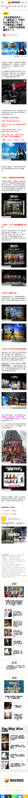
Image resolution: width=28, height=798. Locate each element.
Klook (22, 140)
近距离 (3, 577)
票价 (21, 572)
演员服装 (3, 572)
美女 (25, 6)
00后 (22, 6)
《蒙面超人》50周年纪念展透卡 (9, 558)
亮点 (7, 566)
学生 (12, 569)
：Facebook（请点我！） (10, 510)
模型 (22, 570)
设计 (23, 575)
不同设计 (3, 566)
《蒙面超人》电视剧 (6, 559)
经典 (24, 572)
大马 (6, 6)
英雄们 (3, 573)
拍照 (2, 570)
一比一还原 (10, 562)
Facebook (8, 103)
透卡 (7, 577)
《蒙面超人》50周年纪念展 (16, 555)
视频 (7, 8)
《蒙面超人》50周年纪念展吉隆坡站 (11, 556)
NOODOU (12, 789)
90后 (18, 6)
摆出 (16, 570)
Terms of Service (20, 786)
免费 (13, 566)
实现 (14, 569)
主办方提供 (24, 56)
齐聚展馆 (13, 577)
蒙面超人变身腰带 (15, 573)
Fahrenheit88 (15, 559)
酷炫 (9, 577)
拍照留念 (12, 570)
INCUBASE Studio (6, 561)
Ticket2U (16, 140)
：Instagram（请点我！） (10, 514)
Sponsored (4, 562)
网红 (10, 6)
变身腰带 (22, 567)
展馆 (19, 569)
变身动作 (17, 567)
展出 (17, 569)
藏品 (17, 575)
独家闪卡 (8, 572)
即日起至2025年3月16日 (8, 567)
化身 (18, 566)
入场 (15, 566)
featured (21, 559)
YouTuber (14, 6)
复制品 (6, 569)
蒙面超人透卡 (12, 575)
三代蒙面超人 (18, 564)
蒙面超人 (7, 573)
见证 (20, 575)
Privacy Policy (14, 787)
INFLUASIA (13, 791)
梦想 (19, 570)
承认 (25, 569)
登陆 (19, 572)
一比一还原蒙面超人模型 (8, 564)
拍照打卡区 (7, 570)
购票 (25, 575)
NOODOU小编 (21, 561)
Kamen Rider (14, 561)
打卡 (22, 569)
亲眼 (10, 566)
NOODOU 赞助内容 (12, 34)
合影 (2, 569)
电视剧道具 (14, 572)
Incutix (9, 140)
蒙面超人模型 (5, 575)
